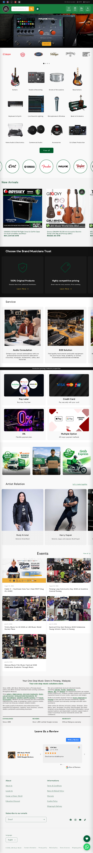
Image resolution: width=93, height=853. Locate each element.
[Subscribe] (43, 819)
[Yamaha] (28, 166)
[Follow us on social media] (86, 838)
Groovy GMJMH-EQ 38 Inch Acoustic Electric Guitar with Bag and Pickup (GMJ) (64, 233)
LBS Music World (16, 848)
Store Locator (70, 2)
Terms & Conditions (54, 786)
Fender (63, 690)
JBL (55, 691)
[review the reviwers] (79, 748)
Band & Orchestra (77, 116)
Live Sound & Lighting (35, 116)
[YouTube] (15, 2)
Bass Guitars (77, 90)
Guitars (14, 90)
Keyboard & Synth (15, 116)
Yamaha (57, 690)
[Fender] (45, 166)
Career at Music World (14, 796)
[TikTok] (11, 2)
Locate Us (9, 791)
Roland (62, 691)
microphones (11, 698)
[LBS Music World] (6, 8)
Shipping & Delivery (54, 806)
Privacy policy (43, 848)
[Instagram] (7, 2)
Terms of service (65, 848)
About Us (9, 786)
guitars (9, 694)
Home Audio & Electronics (15, 142)
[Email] (19, 2)
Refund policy (53, 848)
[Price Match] (37, 8)
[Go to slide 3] (47, 63)
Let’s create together (80, 484)
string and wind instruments (24, 696)
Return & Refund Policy (55, 791)
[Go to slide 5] (64, 764)
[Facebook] (3, 2)
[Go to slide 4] (49, 63)
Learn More (46, 43)
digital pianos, (17, 694)
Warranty (50, 796)
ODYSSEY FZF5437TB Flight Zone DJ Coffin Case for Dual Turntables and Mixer (22, 233)
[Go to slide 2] (45, 63)
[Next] (89, 55)
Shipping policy (77, 848)
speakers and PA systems (26, 698)
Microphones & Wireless (56, 116)
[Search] (31, 8)
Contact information (30, 848)
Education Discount (13, 801)
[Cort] (11, 166)
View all (46, 150)
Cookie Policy (52, 801)
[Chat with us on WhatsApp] (86, 846)
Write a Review (73, 740)
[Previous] (3, 55)
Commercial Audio (35, 142)
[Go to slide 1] (43, 63)
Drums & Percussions (56, 90)
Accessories (56, 142)
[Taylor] (79, 166)
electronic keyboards (30, 694)
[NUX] (62, 166)
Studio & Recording (36, 90)
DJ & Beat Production (77, 142)
